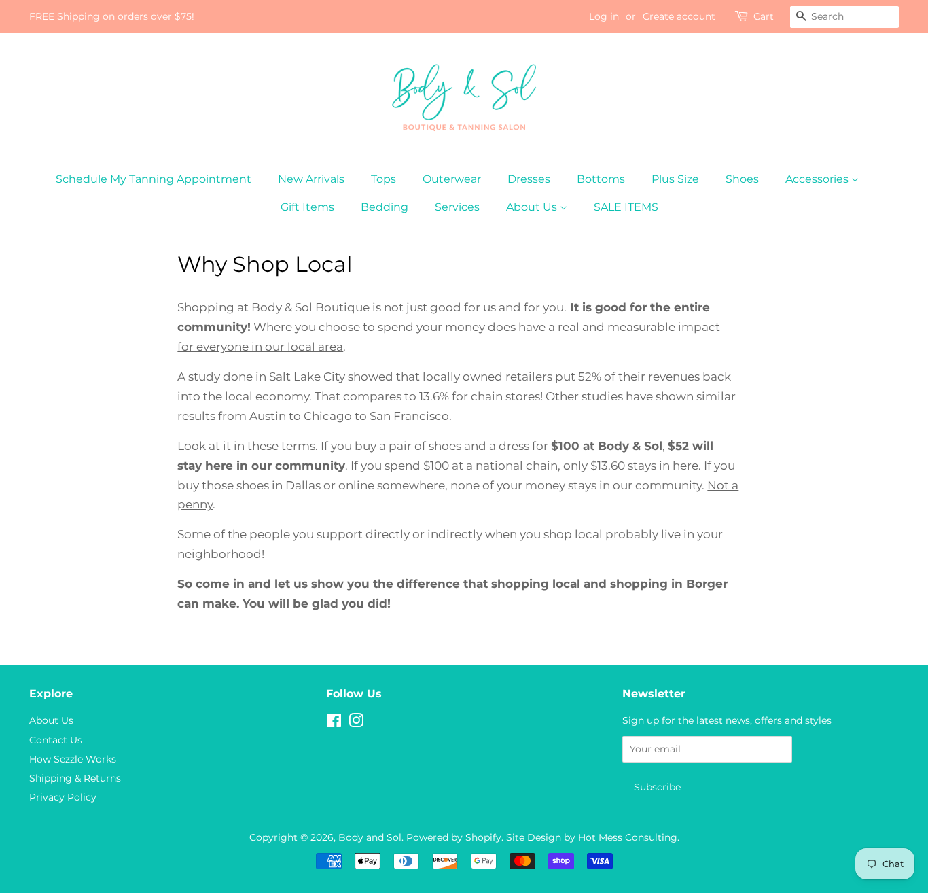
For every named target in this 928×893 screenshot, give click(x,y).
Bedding (384, 206)
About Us (533, 206)
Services (457, 206)
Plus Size (675, 179)
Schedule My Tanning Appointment (153, 179)
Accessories (818, 179)
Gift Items (307, 206)
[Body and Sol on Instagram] (356, 723)
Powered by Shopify (453, 837)
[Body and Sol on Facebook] (334, 723)
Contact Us (55, 740)
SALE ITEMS (626, 206)
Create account (679, 16)
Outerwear (452, 179)
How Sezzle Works (72, 759)
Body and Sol (369, 837)
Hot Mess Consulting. (628, 837)
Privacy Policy (62, 797)
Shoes (742, 179)
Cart (763, 16)
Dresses (528, 179)
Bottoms (601, 179)
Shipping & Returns (75, 778)
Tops (383, 179)
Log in (604, 16)
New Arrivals (311, 179)
